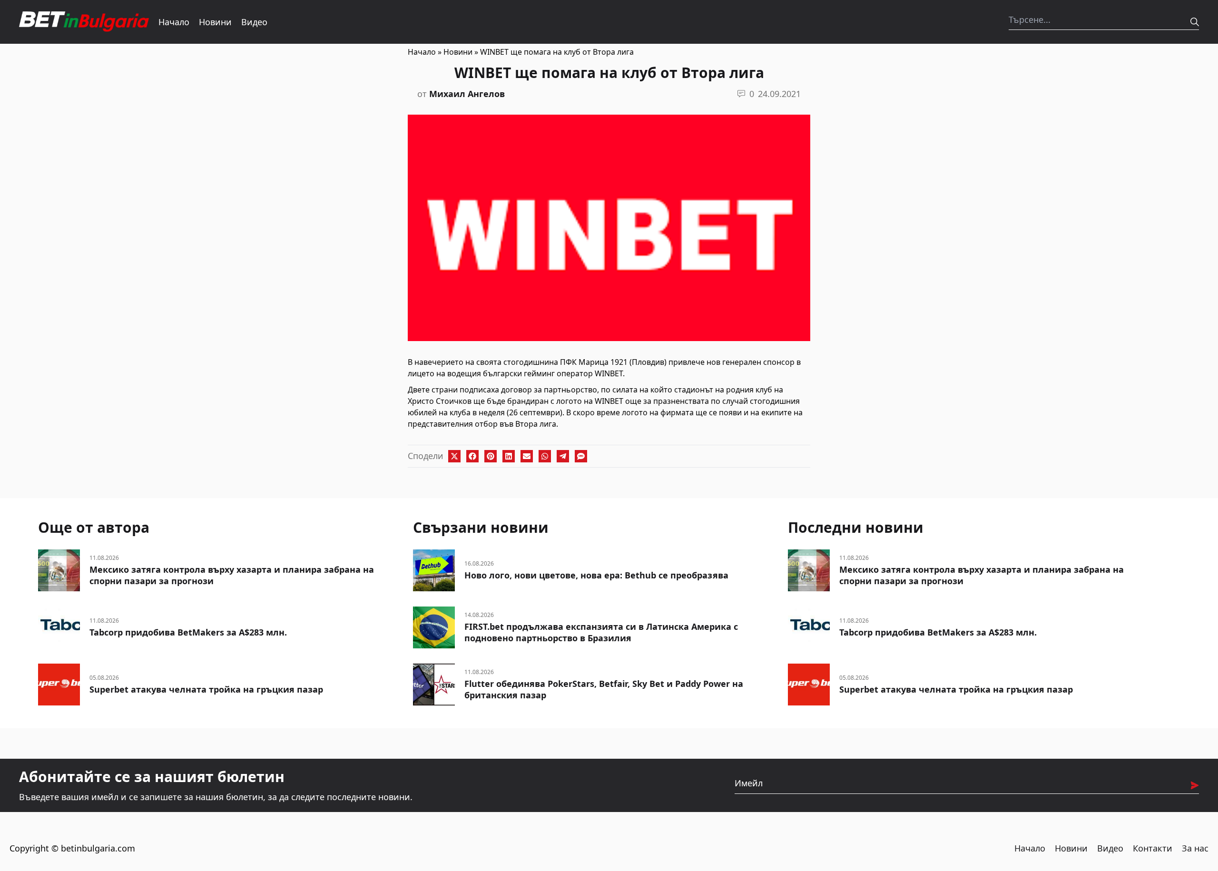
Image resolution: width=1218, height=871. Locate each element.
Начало (173, 22)
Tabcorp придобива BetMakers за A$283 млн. (188, 632)
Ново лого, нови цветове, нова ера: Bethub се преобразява (596, 575)
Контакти (1152, 848)
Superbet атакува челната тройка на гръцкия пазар (206, 689)
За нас (1195, 848)
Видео (254, 22)
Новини (215, 22)
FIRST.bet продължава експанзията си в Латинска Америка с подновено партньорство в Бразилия (601, 632)
